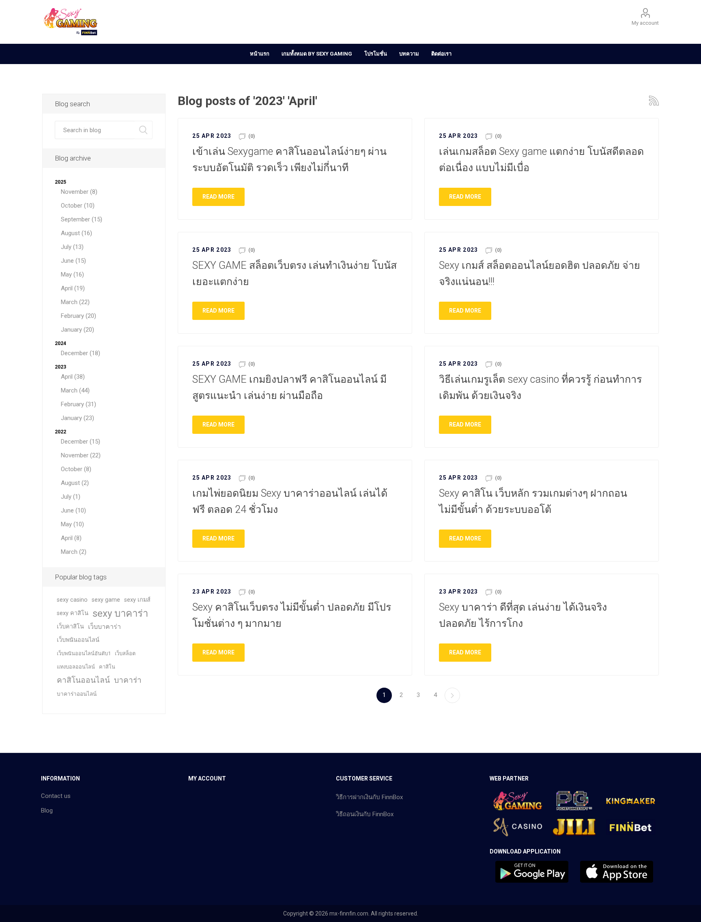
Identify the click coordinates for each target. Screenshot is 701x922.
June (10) (73, 510)
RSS (654, 100)
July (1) (70, 496)
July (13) (72, 247)
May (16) (72, 274)
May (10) (72, 524)
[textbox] (95, 130)
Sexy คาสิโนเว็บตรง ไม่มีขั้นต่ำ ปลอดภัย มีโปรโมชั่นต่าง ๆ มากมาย (291, 615)
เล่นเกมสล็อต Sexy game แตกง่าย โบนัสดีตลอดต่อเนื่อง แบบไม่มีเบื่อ (541, 160)
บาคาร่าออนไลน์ (77, 693)
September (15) (81, 219)
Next (452, 695)
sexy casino (72, 599)
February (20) (78, 315)
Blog (47, 810)
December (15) (80, 441)
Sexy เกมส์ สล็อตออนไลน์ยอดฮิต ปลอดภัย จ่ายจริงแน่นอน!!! (539, 273)
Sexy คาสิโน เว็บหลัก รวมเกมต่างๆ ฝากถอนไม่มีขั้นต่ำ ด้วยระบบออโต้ (533, 501)
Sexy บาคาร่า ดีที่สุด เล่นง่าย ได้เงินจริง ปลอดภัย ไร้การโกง (523, 615)
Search (143, 130)
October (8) (76, 469)
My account (645, 23)
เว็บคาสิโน (70, 626)
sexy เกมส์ (137, 599)
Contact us (56, 796)
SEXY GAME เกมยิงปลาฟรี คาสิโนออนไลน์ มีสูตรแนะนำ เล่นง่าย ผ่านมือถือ (289, 387)
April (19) (73, 288)
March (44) (75, 390)
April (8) (71, 538)
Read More (218, 196)
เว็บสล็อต (125, 653)
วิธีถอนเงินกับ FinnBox (365, 814)
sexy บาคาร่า (120, 613)
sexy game (106, 599)
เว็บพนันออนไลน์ (78, 640)
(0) (251, 136)
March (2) (73, 551)
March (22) (75, 302)
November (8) (79, 191)
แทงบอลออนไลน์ (76, 667)
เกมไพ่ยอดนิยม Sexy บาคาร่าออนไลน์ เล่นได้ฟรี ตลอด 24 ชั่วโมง (289, 501)
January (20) (77, 329)
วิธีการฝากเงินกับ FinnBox (369, 797)
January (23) (77, 418)
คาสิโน (107, 667)
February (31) (78, 404)
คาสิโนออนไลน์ (83, 680)
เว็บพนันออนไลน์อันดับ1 (84, 653)
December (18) (80, 353)
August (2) (75, 483)
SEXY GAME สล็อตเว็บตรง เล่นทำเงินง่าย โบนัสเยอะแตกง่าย (294, 273)
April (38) (73, 376)
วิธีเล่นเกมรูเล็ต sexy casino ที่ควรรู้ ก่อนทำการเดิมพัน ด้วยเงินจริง (540, 387)
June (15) (73, 260)
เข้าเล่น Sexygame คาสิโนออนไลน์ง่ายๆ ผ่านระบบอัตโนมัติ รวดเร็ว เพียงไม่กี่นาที (289, 160)
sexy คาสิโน (72, 613)
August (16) (76, 233)
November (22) (81, 455)
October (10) (78, 205)
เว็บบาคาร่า (104, 626)
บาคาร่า (128, 680)
